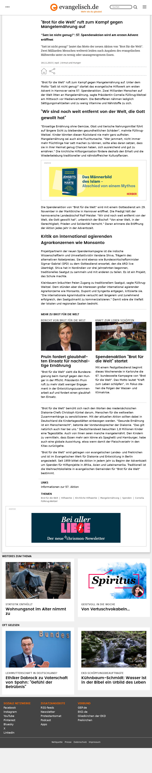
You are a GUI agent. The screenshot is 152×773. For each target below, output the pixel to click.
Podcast (46, 720)
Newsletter (48, 711)
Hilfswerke (66, 498)
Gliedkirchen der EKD (92, 716)
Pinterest (9, 720)
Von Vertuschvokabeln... (105, 609)
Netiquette (57, 742)
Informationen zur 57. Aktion (60, 486)
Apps (44, 724)
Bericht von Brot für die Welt (63, 320)
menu (7, 7)
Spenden (127, 498)
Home (44, 71)
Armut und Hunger (71, 63)
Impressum (94, 742)
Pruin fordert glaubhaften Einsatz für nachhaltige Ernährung (65, 361)
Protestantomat (51, 716)
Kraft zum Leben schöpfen (114, 320)
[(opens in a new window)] (93, 182)
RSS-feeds (47, 707)
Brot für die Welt (49, 498)
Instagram (10, 711)
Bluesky (9, 724)
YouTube (9, 716)
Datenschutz (80, 742)
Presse (68, 742)
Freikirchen (85, 720)
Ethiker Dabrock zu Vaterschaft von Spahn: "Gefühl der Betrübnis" (37, 682)
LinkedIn (9, 732)
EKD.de (82, 711)
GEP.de (82, 707)
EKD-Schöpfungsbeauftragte (102, 673)
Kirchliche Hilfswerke (86, 498)
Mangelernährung (109, 498)
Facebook (10, 707)
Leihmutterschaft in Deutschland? (31, 673)
